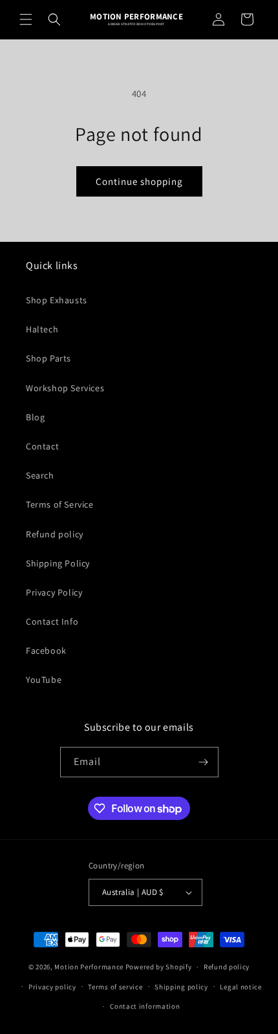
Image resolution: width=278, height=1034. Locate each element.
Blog (35, 417)
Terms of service (115, 986)
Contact (42, 446)
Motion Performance (88, 966)
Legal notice (240, 986)
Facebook (46, 650)
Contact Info (52, 621)
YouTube (43, 679)
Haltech (42, 329)
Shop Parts (48, 358)
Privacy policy (52, 986)
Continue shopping (139, 181)
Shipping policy (181, 986)
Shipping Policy (58, 563)
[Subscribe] (203, 762)
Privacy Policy (54, 592)
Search (40, 475)
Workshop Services (65, 388)
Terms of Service (60, 504)
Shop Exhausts (56, 300)
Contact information (145, 1006)
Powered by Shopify (158, 966)
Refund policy (54, 534)
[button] (26, 19)
